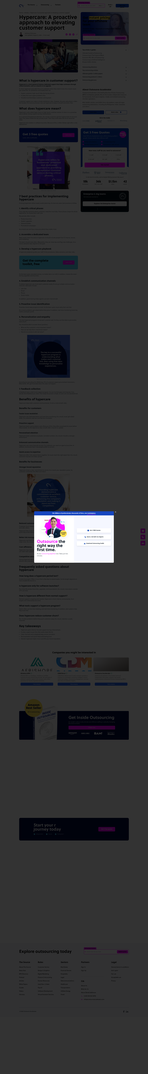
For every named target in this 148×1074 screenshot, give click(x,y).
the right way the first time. (51, 546)
